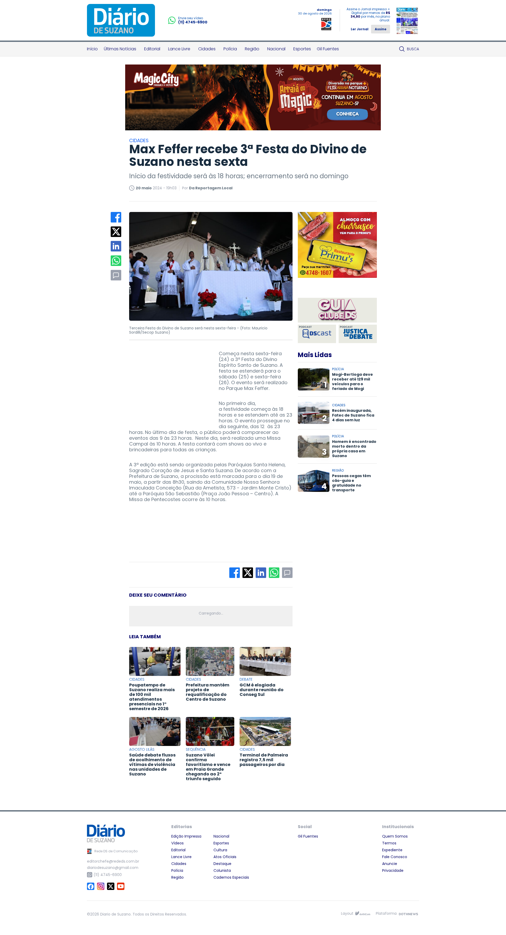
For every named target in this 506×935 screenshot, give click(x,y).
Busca (413, 49)
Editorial (152, 49)
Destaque (222, 863)
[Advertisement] (168, 384)
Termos (389, 843)
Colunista (222, 870)
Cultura (220, 850)
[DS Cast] (317, 334)
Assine (380, 29)
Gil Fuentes (328, 49)
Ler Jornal (359, 29)
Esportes (302, 49)
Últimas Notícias (120, 49)
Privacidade (392, 870)
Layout (347, 913)
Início (92, 49)
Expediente (392, 850)
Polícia (230, 49)
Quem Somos (395, 836)
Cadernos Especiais (231, 877)
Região (252, 49)
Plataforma (386, 913)
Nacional (276, 49)
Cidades (207, 49)
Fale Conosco (394, 856)
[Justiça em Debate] (358, 334)
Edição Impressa (186, 836)
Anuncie (389, 863)
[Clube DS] (337, 310)
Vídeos (177, 843)
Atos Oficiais (224, 856)
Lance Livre (179, 49)
